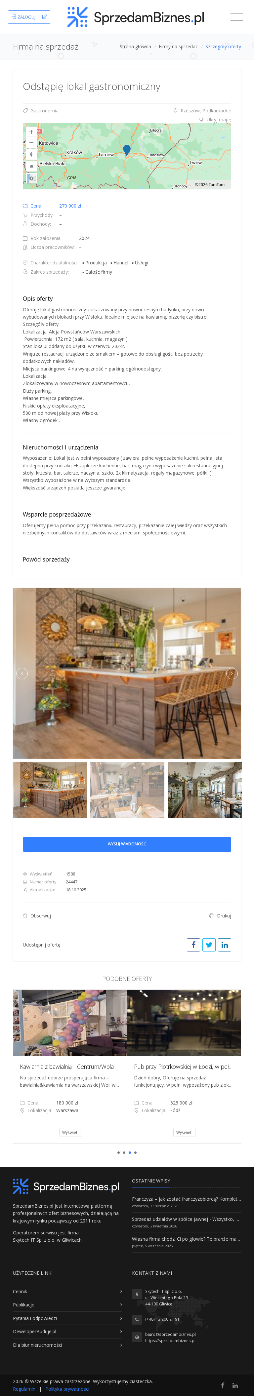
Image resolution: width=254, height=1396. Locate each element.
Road (31, 178)
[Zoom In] (31, 132)
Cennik (20, 1291)
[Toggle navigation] (236, 17)
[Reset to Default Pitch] (31, 166)
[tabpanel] (77, 1066)
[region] (127, 156)
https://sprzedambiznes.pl (170, 1340)
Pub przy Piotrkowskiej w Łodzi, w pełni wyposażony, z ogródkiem (109, 1066)
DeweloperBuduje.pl (34, 1331)
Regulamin (24, 1389)
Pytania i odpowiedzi (35, 1318)
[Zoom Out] (31, 142)
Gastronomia (44, 110)
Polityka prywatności (67, 1389)
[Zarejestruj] (44, 17)
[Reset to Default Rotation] (31, 154)
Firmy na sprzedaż (178, 46)
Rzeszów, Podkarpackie (205, 110)
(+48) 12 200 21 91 (162, 1319)
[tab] (127, 119)
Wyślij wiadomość (127, 844)
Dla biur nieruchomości (37, 1345)
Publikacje (23, 1304)
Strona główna (135, 46)
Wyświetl (77, 1132)
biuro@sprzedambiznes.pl (170, 1334)
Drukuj (223, 915)
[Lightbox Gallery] (127, 673)
